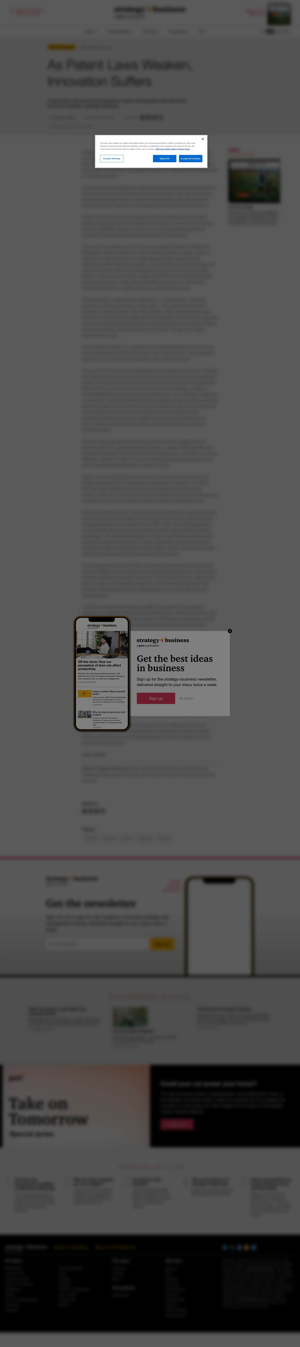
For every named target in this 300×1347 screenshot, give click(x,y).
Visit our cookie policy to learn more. (173, 149)
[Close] (203, 139)
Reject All (164, 158)
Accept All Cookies (190, 158)
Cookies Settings (111, 158)
